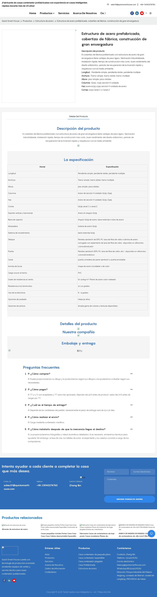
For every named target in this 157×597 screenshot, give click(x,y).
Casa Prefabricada (86, 565)
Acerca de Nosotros (54, 565)
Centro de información (55, 568)
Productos (27, 21)
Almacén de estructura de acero (15, 529)
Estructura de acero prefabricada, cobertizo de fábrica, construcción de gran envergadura (98, 21)
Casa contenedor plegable (90, 561)
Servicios (49, 561)
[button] (105, 13)
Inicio (47, 554)
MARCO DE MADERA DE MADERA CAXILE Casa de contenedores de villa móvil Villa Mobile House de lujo (137, 534)
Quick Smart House (11, 21)
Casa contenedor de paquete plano (94, 554)
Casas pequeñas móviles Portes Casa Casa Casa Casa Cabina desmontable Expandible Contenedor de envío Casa (59, 534)
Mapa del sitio (104, 592)
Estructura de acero (44, 21)
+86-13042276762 (147, 4)
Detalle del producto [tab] (78, 116)
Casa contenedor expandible (91, 558)
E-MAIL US (7, 481)
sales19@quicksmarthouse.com (123, 4)
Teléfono (39, 481)
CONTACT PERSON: (75, 481)
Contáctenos (50, 572)
